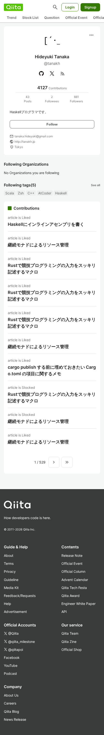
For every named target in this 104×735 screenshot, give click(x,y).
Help (7, 604)
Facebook (12, 657)
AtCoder (44, 193)
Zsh (21, 193)
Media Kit (11, 588)
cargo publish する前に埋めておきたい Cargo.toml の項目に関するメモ (52, 370)
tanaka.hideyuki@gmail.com (34, 136)
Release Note (71, 555)
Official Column (73, 571)
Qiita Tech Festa (74, 588)
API (64, 612)
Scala (9, 193)
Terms (9, 563)
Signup (90, 7)
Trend (11, 17)
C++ (31, 193)
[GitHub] (41, 73)
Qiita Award (70, 596)
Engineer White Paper (78, 604)
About (8, 555)
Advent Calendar (74, 580)
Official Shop (71, 649)
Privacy (10, 571)
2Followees (52, 99)
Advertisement (15, 612)
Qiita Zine (68, 641)
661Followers (76, 99)
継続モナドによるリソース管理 (38, 244)
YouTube (10, 665)
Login (70, 7)
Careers (10, 703)
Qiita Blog (11, 711)
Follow (52, 124)
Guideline (11, 580)
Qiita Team (69, 633)
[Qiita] (13, 7)
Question (51, 17)
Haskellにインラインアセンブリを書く (46, 224)
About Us (11, 695)
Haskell (61, 193)
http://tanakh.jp (25, 141)
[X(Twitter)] (52, 73)
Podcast (10, 673)
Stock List (30, 17)
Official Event (76, 17)
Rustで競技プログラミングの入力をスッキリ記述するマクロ (52, 268)
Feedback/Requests (20, 596)
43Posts (27, 99)
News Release (15, 719)
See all (95, 185)
